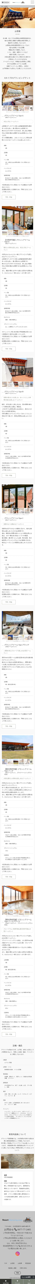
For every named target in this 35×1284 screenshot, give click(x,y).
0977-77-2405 (24, 1229)
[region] (17, 96)
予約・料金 (8, 197)
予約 (17, 1273)
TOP (5, 1263)
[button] (4, 108)
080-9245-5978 (25, 1246)
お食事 (20, 1263)
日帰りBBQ (23, 1268)
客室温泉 (28, 1263)
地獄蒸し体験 (12, 1268)
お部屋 (12, 1263)
